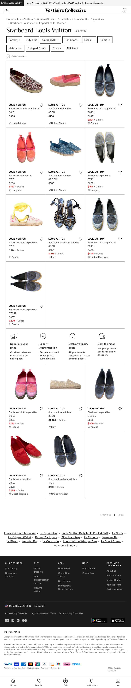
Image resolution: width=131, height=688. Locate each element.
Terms (53, 613)
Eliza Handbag (70, 537)
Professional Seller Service (65, 587)
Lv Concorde (51, 541)
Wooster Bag (30, 541)
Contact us (88, 573)
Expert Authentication (48, 346)
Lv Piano (12, 541)
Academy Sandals (65, 546)
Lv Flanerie (91, 537)
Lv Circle (117, 533)
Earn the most (106, 344)
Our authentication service (41, 580)
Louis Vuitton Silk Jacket (19, 533)
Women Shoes (45, 19)
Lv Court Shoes (111, 541)
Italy (59, 668)
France (7, 668)
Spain (53, 668)
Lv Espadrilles (48, 533)
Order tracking (38, 570)
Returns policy (38, 589)
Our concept (11, 568)
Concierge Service (10, 574)
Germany (45, 668)
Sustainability (114, 575)
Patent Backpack (46, 537)
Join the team (114, 584)
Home (9, 19)
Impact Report (114, 580)
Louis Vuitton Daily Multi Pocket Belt (85, 533)
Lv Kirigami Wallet (19, 537)
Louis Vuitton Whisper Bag (80, 541)
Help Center (88, 568)
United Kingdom (18, 668)
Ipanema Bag (110, 537)
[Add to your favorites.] (41, 105)
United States (33, 668)
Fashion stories (114, 589)
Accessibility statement (16, 613)
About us (111, 571)
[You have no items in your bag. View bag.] (124, 10)
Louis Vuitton (25, 19)
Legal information (39, 613)
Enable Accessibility (11, 3)
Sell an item (64, 581)
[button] (124, 10)
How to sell (64, 568)
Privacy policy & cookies (71, 613)
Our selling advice (63, 574)
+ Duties (98, 119)
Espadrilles (64, 19)
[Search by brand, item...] (6, 10)
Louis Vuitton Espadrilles (89, 19)
